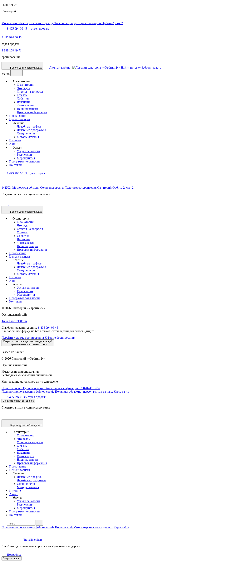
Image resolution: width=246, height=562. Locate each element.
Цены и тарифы (19, 119)
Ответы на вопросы (30, 91)
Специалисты (26, 133)
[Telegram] (11, 204)
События (23, 98)
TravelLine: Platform (14, 321)
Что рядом (23, 88)
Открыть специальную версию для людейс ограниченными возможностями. (27, 343)
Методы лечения (28, 136)
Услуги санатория (28, 151)
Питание (15, 140)
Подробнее (13, 554)
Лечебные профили (29, 126)
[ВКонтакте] (5, 204)
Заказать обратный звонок (18, 400)
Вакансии (23, 102)
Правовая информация (32, 112)
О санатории (25, 84)
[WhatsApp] (4, 34)
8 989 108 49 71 (12, 50)
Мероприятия (26, 158)
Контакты (15, 165)
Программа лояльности (24, 161)
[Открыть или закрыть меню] (16, 73)
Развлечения (25, 154)
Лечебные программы (31, 130)
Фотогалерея (25, 105)
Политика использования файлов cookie (28, 391)
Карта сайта (121, 391)
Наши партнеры (27, 108)
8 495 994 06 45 (12, 37)
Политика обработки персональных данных (84, 391)
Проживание (17, 115)
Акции (13, 143)
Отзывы (22, 95)
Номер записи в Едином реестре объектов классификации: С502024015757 (51, 388)
